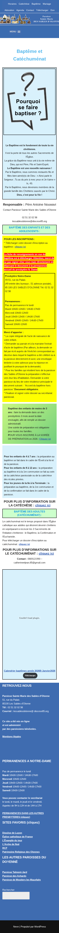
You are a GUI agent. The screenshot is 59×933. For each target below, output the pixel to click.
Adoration (9, 10)
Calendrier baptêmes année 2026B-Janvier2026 (29, 671)
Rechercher (8, 889)
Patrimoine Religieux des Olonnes (21, 851)
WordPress (40, 926)
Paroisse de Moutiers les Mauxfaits (21, 879)
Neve (16, 926)
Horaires (12, 4)
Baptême (36, 4)
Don (53, 10)
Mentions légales (11, 736)
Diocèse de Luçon (12, 832)
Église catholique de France (17, 836)
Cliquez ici (45, 439)
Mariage (47, 4)
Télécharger (42, 10)
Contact (30, 10)
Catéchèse (24, 4)
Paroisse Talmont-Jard (14, 872)
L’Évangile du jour (12, 840)
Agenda (20, 10)
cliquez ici (20, 246)
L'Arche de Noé (10, 844)
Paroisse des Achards (14, 876)
